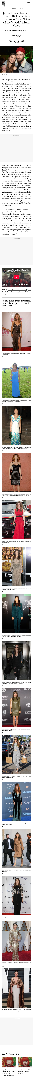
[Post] (14, 41)
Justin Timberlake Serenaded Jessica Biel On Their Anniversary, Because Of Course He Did (16, 292)
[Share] (10, 41)
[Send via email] (22, 41)
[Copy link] (18, 41)
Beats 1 (4, 170)
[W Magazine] (3, 4)
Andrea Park (17, 35)
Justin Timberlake (24, 84)
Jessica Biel (27, 80)
